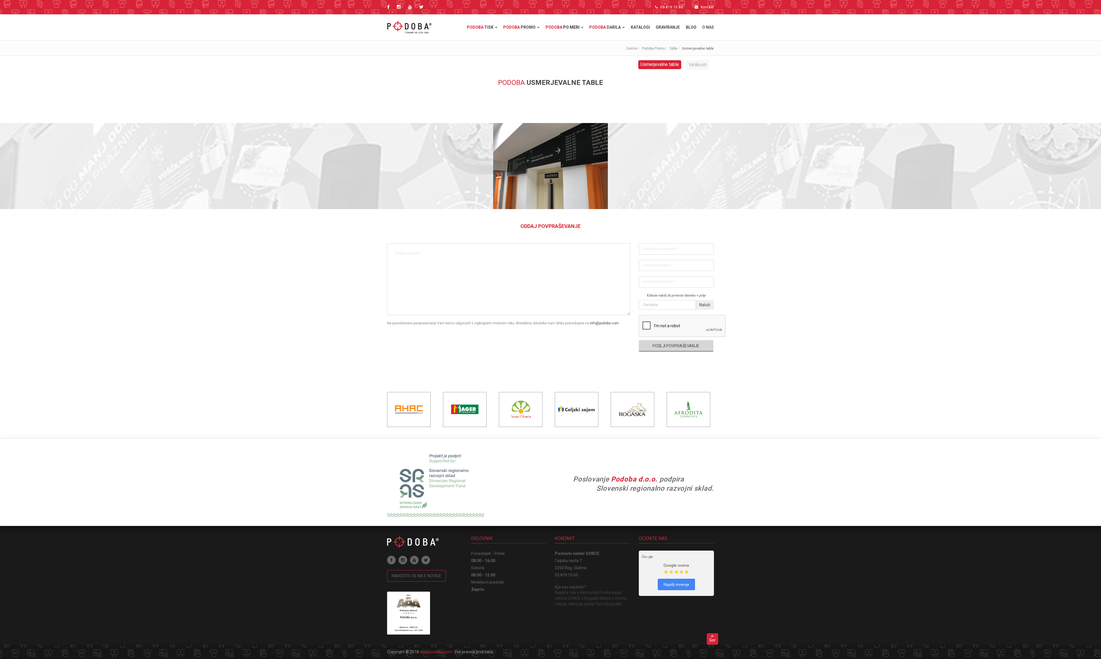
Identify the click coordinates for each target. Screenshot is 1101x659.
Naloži (704, 305)
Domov (632, 48)
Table (673, 48)
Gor (712, 640)
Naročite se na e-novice (416, 576)
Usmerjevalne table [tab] (660, 64)
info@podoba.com (604, 323)
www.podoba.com (436, 652)
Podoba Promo (653, 48)
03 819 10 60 (671, 7)
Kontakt (707, 7)
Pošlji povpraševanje (676, 346)
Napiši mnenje (676, 584)
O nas (708, 27)
